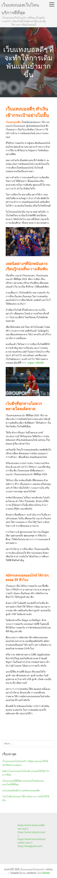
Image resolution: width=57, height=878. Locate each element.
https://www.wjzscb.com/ (31, 832)
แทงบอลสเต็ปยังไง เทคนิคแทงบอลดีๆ (21, 790)
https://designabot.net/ (30, 846)
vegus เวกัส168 (35, 362)
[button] (53, 4)
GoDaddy (46, 873)
